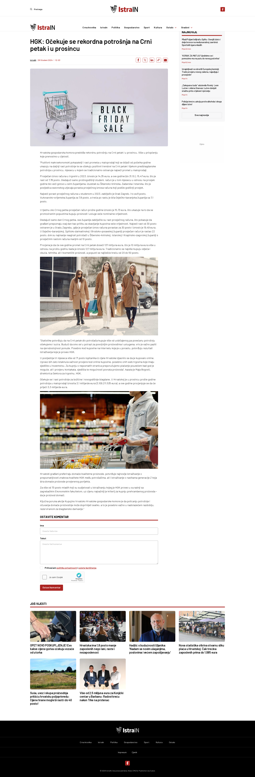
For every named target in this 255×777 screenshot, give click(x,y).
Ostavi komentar (51, 587)
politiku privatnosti (67, 567)
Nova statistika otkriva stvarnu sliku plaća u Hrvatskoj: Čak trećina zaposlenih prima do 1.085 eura (201, 649)
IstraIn (103, 27)
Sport (147, 27)
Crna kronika (89, 27)
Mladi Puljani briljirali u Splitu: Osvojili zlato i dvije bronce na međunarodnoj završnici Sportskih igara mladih (201, 42)
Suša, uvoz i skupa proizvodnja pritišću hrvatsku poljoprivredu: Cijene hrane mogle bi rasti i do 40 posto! (51, 698)
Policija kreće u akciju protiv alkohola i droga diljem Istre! (202, 103)
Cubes (152, 771)
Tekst (43, 538)
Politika (116, 27)
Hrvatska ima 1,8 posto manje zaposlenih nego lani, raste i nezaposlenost (98, 649)
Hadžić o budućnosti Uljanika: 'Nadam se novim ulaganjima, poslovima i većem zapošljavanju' (150, 649)
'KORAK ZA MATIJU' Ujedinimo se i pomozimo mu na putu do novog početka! (200, 57)
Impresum (122, 752)
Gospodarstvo (132, 27)
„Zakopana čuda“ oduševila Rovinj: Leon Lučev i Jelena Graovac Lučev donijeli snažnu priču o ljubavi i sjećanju (200, 88)
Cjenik (134, 752)
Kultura (158, 27)
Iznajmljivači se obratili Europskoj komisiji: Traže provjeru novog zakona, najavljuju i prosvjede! (200, 72)
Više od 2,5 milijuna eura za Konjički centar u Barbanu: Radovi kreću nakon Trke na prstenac (101, 696)
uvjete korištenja (87, 567)
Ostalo (170, 27)
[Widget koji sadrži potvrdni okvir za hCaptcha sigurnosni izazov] (62, 577)
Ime (42, 525)
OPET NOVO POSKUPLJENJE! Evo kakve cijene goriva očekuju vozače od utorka (52, 649)
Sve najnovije (202, 115)
